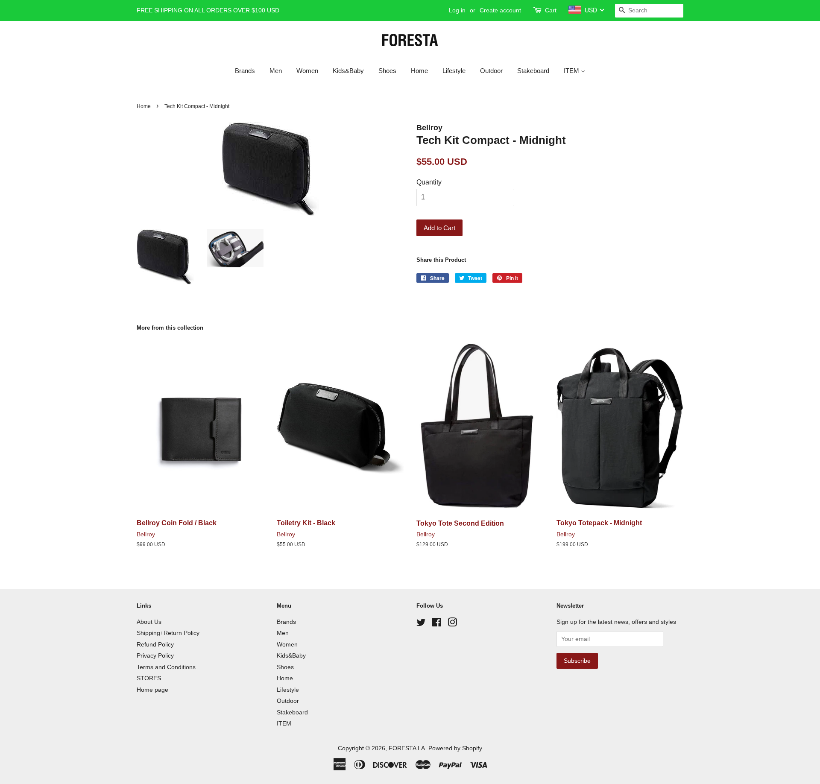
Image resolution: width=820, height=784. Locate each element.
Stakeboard (533, 70)
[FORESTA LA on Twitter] (421, 624)
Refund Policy (155, 644)
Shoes (387, 70)
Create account (500, 10)
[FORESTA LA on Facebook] (437, 624)
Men (275, 70)
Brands (245, 70)
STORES (149, 678)
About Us (149, 622)
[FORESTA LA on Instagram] (452, 624)
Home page (152, 690)
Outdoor (491, 70)
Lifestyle (454, 70)
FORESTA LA (407, 748)
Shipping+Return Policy (168, 633)
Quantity (429, 182)
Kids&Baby (348, 70)
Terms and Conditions (166, 667)
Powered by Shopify (455, 748)
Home (419, 70)
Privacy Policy (155, 655)
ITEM (572, 70)
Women (307, 70)
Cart (550, 10)
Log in (457, 10)
